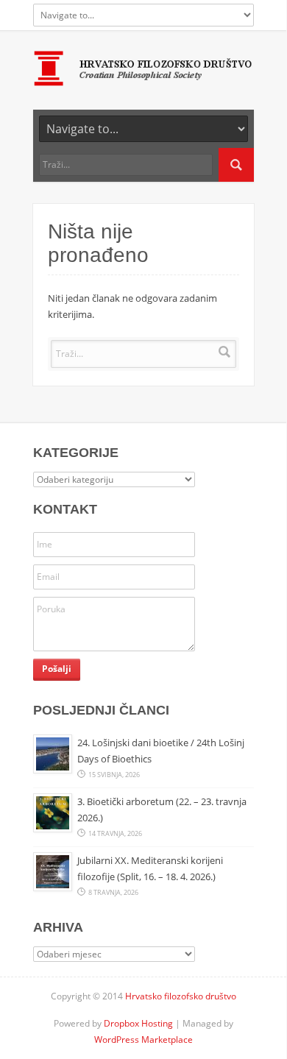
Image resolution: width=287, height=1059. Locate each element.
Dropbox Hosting (138, 1023)
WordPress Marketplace (143, 1039)
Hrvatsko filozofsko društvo (180, 996)
